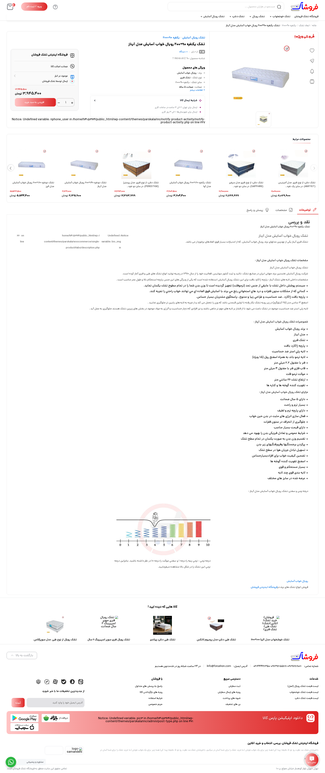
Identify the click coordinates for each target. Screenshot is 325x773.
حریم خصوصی (155, 704)
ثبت (18, 702)
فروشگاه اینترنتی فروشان (264, 587)
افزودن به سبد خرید (34, 102)
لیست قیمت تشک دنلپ (306, 698)
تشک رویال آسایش (214, 16)
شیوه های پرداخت (232, 698)
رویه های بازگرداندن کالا (151, 692)
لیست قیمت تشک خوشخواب (304, 692)
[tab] (307, 211)
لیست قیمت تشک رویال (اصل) (303, 686)
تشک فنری (185, 77)
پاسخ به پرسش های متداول (148, 686)
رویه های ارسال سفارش (229, 692)
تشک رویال (258, 16)
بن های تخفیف (233, 704)
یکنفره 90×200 (289, 25)
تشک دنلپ (238, 16)
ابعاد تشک (304, 25)
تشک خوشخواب (281, 16)
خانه (314, 25)
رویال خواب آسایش (186, 73)
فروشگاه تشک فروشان (306, 16)
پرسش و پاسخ (255, 210)
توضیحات (305, 210)
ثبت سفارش (235, 686)
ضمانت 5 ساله (186, 87)
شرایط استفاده (155, 698)
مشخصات (281, 210)
